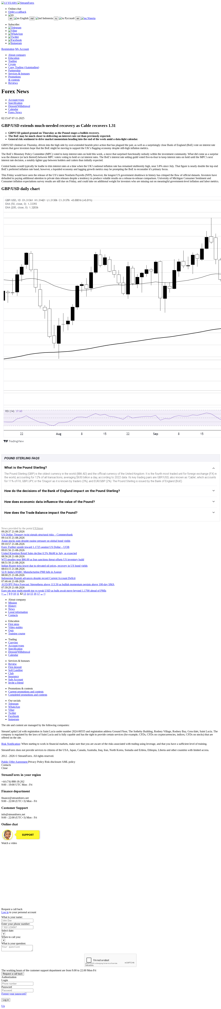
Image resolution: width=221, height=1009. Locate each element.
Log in (5, 912)
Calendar (13, 109)
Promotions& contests (14, 78)
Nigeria (91, 18)
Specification (15, 103)
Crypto (12, 64)
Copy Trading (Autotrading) (23, 67)
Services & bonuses (19, 73)
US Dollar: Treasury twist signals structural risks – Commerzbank (37, 534)
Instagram (13, 719)
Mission (12, 602)
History (12, 605)
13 (24, 593)
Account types (16, 99)
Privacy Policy (36, 761)
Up (3, 1006)
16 (35, 593)
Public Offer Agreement (14, 761)
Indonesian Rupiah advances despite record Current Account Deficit (38, 578)
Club (11, 673)
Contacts (13, 615)
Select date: (7, 930)
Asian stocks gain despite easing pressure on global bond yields (35, 540)
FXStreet (38, 528)
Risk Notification (10, 743)
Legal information (18, 612)
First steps (13, 624)
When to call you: (11, 937)
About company (17, 54)
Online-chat (14, 8)
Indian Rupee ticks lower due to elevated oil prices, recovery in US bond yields (44, 565)
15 (31, 593)
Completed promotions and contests (27, 694)
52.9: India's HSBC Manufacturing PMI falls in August (31, 571)
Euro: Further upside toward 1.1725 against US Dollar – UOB (35, 547)
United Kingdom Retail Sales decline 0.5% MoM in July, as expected (39, 553)
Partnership (14, 70)
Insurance (13, 676)
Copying (13, 642)
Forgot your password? (14, 993)
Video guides (15, 627)
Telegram (13, 703)
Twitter (12, 713)
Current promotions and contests (26, 691)
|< (2, 593)
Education (13, 58)
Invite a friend (15, 682)
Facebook (13, 716)
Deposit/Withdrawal (19, 106)
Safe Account (15, 679)
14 (28, 593)
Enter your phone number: (15, 923)
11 (18, 593)
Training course (16, 633)
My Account (22, 49)
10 (14, 593)
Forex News (15, 112)
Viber (11, 709)
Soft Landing (15, 670)
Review (12, 663)
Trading (12, 61)
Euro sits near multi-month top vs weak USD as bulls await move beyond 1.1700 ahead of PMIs (53, 590)
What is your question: (13, 943)
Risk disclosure (53, 761)
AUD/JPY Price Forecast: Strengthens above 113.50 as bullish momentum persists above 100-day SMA (57, 584)
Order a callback (17, 11)
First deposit (15, 667)
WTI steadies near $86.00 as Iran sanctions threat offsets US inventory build (42, 559)
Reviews (13, 82)
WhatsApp (14, 706)
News (11, 608)
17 (38, 593)
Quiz (11, 630)
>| (44, 593)
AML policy (68, 761)
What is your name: (12, 917)
